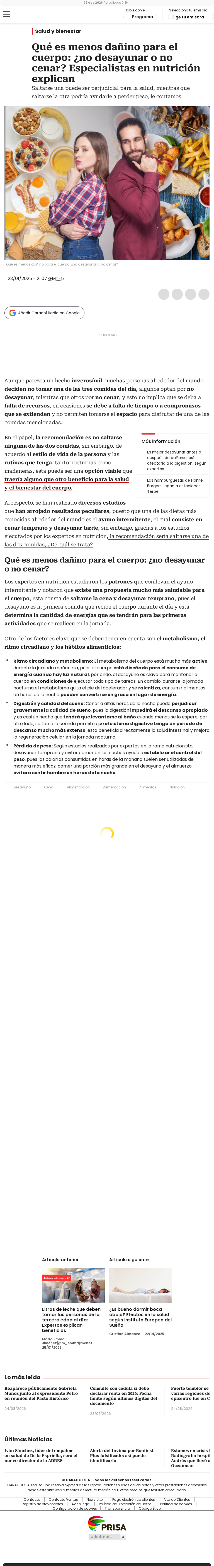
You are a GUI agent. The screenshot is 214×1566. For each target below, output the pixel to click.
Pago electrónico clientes (133, 1499)
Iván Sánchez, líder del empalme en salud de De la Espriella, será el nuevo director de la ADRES (40, 1455)
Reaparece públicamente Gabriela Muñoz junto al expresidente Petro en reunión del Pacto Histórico (41, 1393)
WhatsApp (204, 294)
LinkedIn (190, 294)
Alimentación (78, 787)
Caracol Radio (26, 14)
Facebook (163, 294)
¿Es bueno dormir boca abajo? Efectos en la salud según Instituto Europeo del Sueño (140, 1317)
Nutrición (177, 787)
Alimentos (147, 787)
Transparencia (117, 1508)
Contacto (32, 1499)
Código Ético (150, 1508)
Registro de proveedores (42, 1504)
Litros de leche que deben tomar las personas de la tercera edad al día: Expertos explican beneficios (71, 1320)
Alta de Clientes (177, 1499)
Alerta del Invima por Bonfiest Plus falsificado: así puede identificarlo (122, 1455)
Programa (142, 17)
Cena (49, 787)
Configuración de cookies (75, 1508)
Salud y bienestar (58, 31)
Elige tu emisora (187, 17)
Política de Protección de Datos (125, 1504)
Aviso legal (81, 1504)
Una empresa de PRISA (107, 1523)
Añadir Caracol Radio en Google (49, 313)
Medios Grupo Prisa (107, 1536)
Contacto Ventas (63, 1499)
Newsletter (95, 1499)
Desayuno (22, 787)
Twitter (177, 294)
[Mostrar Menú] (6, 14)
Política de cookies (176, 1504)
